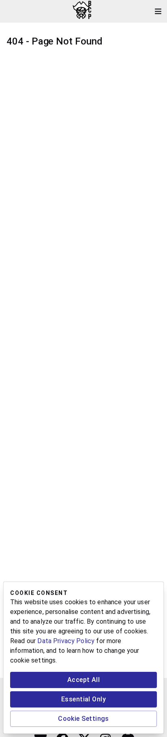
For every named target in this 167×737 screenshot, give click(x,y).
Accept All (83, 680)
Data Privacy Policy (65, 641)
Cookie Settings (83, 718)
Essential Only (83, 699)
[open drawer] (158, 11)
